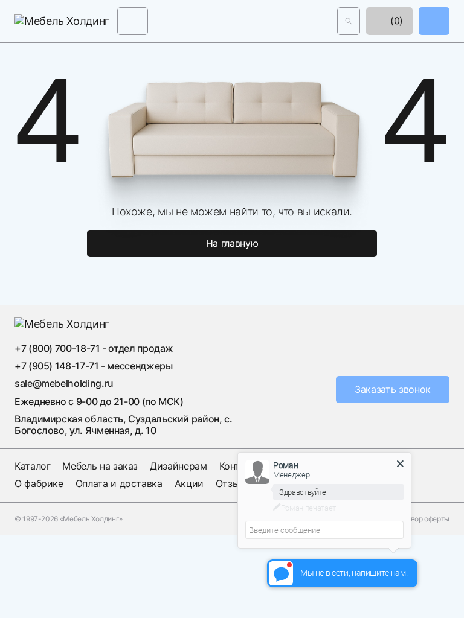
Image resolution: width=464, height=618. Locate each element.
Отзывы (234, 483)
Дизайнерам (178, 466)
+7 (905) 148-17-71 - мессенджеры (93, 366)
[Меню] (132, 20)
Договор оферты (422, 519)
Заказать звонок (393, 389)
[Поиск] (348, 20)
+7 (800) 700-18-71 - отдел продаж (93, 348)
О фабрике (38, 483)
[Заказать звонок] (434, 20)
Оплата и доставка (119, 483)
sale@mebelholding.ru (64, 383)
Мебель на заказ (100, 466)
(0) (395, 20)
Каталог (32, 466)
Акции (189, 483)
